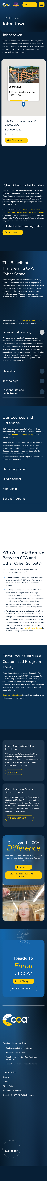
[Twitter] (16, 1034)
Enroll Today (21, 981)
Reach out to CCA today (12, 695)
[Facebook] (4, 1034)
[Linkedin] (10, 1034)
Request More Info (21, 988)
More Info (12, 772)
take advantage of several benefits (30, 320)
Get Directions (14, 140)
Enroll (28, 4)
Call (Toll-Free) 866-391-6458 (22, 875)
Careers (6, 1077)
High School (10, 489)
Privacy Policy (8, 1086)
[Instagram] (22, 1034)
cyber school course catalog (22, 434)
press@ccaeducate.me (28, 1064)
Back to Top (11, 1151)
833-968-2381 (18, 1052)
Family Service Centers (33, 628)
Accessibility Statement (12, 1090)
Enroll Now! (11, 232)
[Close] (36, 69)
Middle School (12, 479)
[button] (41, 4)
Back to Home (12, 18)
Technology (10, 381)
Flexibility (9, 371)
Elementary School (15, 469)
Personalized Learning (17, 332)
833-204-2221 (12, 1059)
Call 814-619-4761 (18, 818)
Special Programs (14, 499)
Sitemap (6, 1081)
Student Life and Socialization (13, 391)
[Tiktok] (28, 1034)
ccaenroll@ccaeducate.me (21, 1048)
